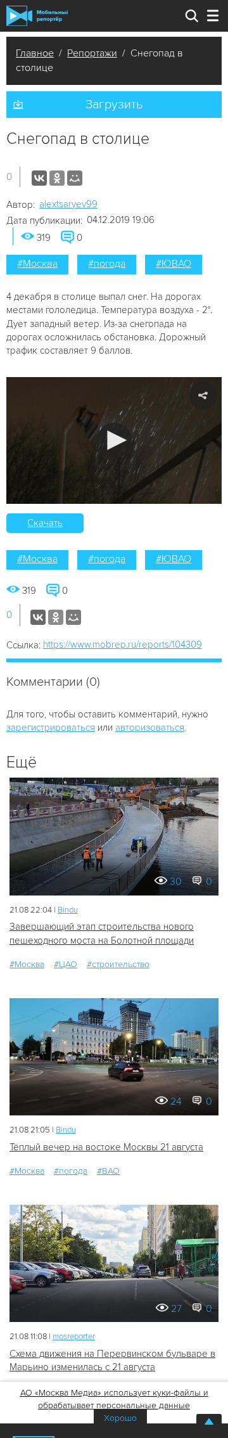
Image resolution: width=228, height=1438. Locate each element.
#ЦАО (65, 964)
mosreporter (74, 1337)
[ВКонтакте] (39, 178)
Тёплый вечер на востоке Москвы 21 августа (106, 1147)
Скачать (45, 523)
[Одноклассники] (57, 178)
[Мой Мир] (74, 178)
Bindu (68, 910)
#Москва (37, 263)
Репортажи (92, 53)
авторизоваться (149, 727)
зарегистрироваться (50, 727)
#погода (106, 263)
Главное (35, 53)
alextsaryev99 (68, 204)
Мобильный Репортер (37, 16)
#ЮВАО (173, 263)
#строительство (118, 964)
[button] (114, 440)
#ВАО (108, 1170)
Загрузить (114, 104)
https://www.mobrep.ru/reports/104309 (122, 644)
